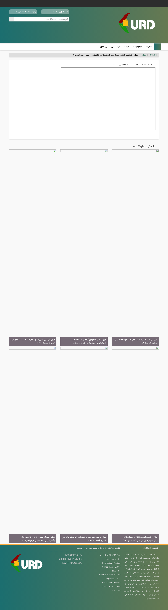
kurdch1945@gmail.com (70, 559)
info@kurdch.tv (73, 555)
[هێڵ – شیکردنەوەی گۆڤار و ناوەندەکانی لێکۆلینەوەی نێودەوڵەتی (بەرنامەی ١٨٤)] (135, 445)
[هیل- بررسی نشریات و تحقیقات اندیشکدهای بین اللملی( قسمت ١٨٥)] (32, 247)
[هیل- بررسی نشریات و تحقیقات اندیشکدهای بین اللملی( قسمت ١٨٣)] (84, 445)
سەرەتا (149, 46)
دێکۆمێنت (137, 46)
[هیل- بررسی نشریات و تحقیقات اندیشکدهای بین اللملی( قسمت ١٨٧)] (135, 247)
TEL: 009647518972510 (72, 563)
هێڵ (144, 55)
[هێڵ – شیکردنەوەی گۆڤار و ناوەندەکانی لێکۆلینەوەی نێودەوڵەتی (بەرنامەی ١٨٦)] (84, 247)
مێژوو (126, 46)
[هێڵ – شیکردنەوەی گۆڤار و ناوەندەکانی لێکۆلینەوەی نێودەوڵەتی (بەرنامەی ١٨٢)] (32, 445)
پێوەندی (103, 46)
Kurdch (153, 55)
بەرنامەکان (115, 46)
